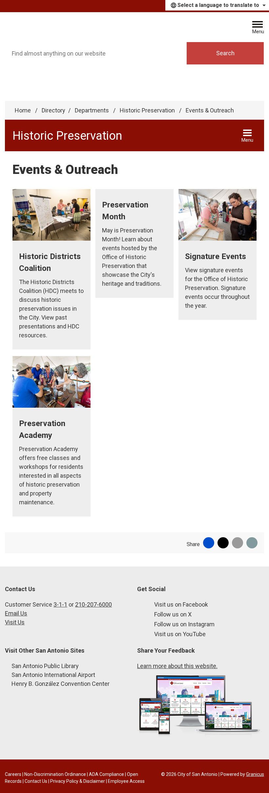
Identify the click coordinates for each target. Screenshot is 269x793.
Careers (13, 774)
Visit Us (15, 622)
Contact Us (36, 781)
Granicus (255, 774)
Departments (92, 110)
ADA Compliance (106, 774)
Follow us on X (173, 614)
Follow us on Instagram (184, 624)
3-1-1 (60, 604)
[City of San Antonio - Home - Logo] (50, 26)
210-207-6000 (93, 604)
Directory (53, 110)
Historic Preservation (148, 110)
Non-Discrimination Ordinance (55, 774)
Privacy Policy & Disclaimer (77, 781)
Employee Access (126, 781)
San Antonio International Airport (53, 674)
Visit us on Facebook (181, 604)
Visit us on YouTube (180, 634)
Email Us (16, 613)
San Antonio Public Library (45, 665)
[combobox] (217, 5)
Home (23, 110)
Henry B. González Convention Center (60, 683)
